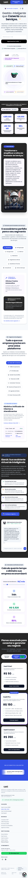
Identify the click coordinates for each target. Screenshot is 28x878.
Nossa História (4, 834)
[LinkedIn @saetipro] (22, 8)
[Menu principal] (25, 2)
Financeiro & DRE (5, 823)
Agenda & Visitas (5, 827)
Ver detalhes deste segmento (11, 320)
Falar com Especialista (14, 749)
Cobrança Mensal (6, 656)
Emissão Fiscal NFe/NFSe (6, 825)
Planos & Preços (4, 842)
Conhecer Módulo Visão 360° (11, 423)
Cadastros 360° (5, 819)
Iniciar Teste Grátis (14, 686)
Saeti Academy (4, 838)
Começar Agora (14, 720)
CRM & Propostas (5, 821)
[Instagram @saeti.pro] (20, 8)
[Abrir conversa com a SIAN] (24, 874)
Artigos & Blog (4, 840)
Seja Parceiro (4, 836)
